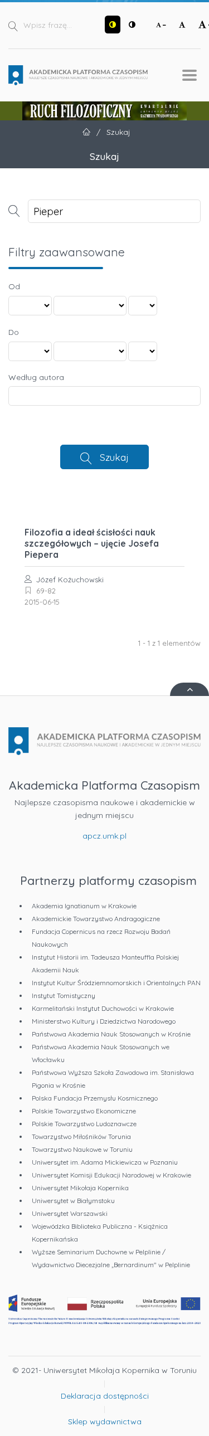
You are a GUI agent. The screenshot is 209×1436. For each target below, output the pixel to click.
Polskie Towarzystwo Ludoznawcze (84, 1123)
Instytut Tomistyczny (63, 995)
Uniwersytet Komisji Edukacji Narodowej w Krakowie (111, 1175)
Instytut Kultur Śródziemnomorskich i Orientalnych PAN (116, 983)
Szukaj (114, 457)
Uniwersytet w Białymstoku (73, 1200)
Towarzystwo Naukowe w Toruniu (82, 1149)
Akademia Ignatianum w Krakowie (84, 906)
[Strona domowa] (78, 75)
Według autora (36, 377)
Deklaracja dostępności (105, 1396)
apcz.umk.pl (104, 836)
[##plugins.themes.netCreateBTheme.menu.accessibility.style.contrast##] (112, 24)
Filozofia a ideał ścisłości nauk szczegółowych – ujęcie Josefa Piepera (92, 543)
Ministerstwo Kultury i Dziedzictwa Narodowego (104, 1021)
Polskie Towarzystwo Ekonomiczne (84, 1111)
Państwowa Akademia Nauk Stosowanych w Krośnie (111, 1034)
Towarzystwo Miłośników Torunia (81, 1136)
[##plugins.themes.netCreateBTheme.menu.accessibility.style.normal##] (132, 24)
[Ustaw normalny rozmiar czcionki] (182, 24)
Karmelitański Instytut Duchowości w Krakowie (103, 1008)
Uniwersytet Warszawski (70, 1213)
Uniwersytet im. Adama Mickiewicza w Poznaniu (105, 1162)
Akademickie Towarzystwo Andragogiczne (96, 918)
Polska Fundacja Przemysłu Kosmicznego (95, 1098)
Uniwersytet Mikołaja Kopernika (80, 1188)
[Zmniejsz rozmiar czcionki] (161, 24)
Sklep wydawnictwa (105, 1421)
